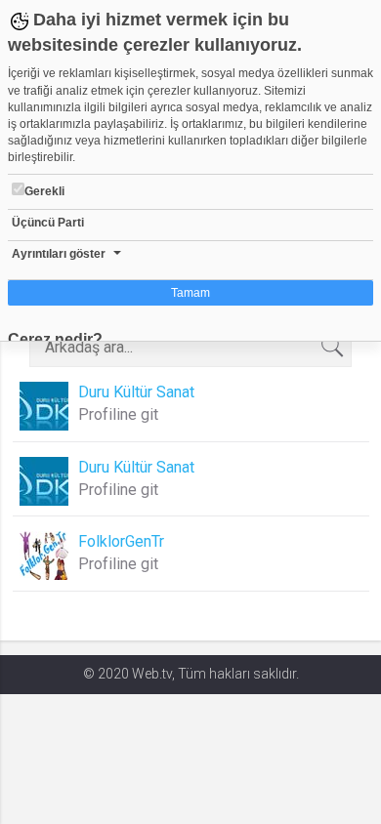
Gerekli (44, 191)
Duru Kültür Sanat (136, 392)
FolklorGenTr (121, 541)
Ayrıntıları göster (59, 254)
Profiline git (118, 414)
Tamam (190, 293)
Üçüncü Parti (48, 222)
